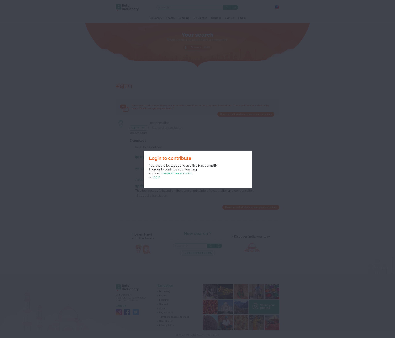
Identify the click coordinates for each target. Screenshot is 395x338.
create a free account (176, 173)
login (156, 177)
